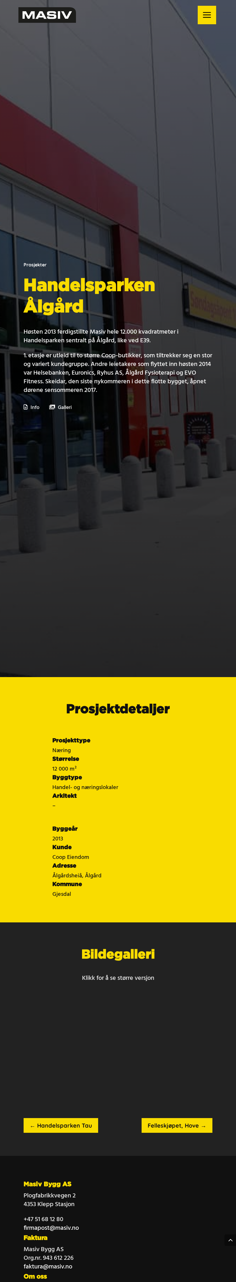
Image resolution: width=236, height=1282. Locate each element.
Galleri (65, 407)
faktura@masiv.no (48, 1267)
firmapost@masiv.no (51, 1228)
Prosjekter (35, 265)
